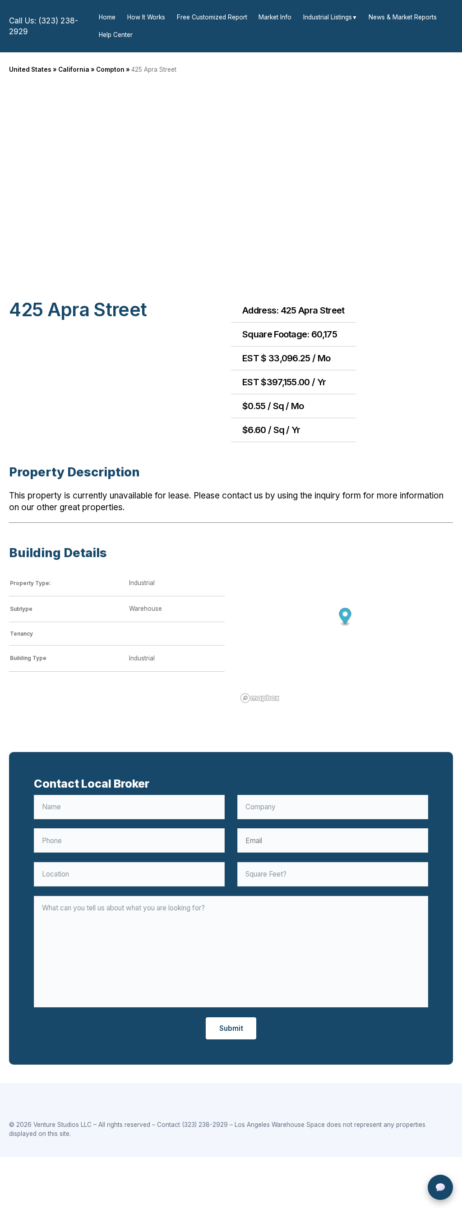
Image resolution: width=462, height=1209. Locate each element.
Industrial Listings (327, 17)
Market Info (275, 17)
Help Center (116, 34)
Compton (110, 69)
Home (107, 17)
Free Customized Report (212, 17)
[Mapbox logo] (260, 698)
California (73, 69)
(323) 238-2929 (205, 1124)
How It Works (146, 17)
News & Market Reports (403, 17)
